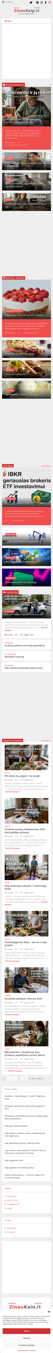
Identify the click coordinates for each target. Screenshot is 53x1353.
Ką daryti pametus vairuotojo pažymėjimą (25, 645)
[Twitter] (31, 2)
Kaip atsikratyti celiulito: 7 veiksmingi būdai (25, 887)
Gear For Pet (12, 1200)
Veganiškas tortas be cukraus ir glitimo (24, 315)
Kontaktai (33, 1350)
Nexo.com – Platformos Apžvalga (21, 561)
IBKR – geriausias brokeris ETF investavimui (26, 502)
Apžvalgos (8, 466)
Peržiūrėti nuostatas (26, 1345)
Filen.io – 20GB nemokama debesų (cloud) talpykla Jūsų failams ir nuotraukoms (25, 540)
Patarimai (9, 611)
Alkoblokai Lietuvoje (14, 656)
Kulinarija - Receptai (14, 278)
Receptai (10, 349)
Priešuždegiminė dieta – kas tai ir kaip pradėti (26, 944)
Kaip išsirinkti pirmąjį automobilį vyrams (24, 614)
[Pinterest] (37, 2)
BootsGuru (11, 1228)
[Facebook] (45, 2)
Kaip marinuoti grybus (16, 374)
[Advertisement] (26, 51)
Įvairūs (9, 159)
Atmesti (26, 1338)
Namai (8, 179)
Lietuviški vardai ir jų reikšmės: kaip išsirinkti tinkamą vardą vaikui (22, 121)
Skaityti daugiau (12, 791)
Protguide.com (13, 1204)
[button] (49, 1311)
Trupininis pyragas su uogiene (20, 353)
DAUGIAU (45, 740)
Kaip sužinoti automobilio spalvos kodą (23, 668)
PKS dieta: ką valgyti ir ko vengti (22, 775)
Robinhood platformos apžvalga (20, 582)
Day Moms (11, 1196)
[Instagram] (42, 2)
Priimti (26, 1331)
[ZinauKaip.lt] (26, 13)
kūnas (7, 883)
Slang (9, 1208)
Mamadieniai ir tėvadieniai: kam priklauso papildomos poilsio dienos (25, 1054)
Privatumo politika (23, 1350)
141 (24, 1078)
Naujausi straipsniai (12, 740)
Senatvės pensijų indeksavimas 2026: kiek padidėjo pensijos (25, 831)
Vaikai (8, 115)
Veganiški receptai (14, 311)
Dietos (7, 773)
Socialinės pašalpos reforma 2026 (23, 998)
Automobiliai (10, 654)
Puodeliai (11, 1232)
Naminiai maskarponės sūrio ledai (21, 394)
